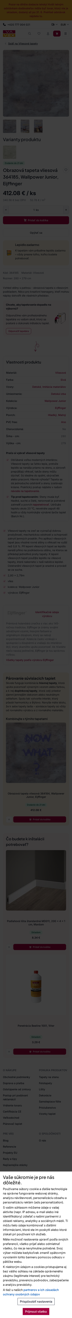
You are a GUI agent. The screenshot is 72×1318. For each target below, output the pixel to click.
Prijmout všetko (36, 1311)
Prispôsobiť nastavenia (36, 1301)
